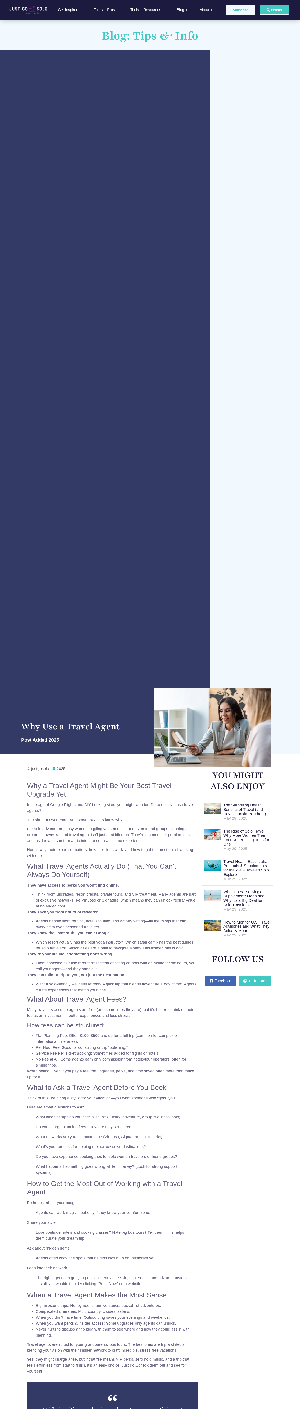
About (204, 10)
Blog (180, 10)
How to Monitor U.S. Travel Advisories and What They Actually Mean (247, 926)
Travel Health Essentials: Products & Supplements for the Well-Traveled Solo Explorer (246, 868)
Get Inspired (68, 10)
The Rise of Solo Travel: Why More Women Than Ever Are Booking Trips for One (246, 837)
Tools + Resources (145, 10)
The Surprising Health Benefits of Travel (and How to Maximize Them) (244, 809)
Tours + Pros (104, 10)
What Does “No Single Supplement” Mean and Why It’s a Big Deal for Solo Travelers (243, 898)
